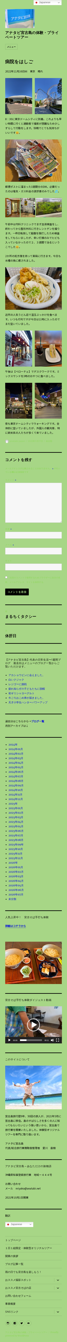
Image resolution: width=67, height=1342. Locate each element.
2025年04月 (15, 821)
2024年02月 (15, 753)
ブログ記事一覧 (14, 1264)
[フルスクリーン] (57, 1040)
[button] (33, 1024)
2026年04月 (16, 880)
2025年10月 (15, 849)
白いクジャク (16, 679)
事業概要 (10, 1303)
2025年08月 (15, 840)
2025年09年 (16, 844)
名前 (8, 529)
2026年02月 (16, 871)
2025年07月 (15, 835)
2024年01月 (15, 749)
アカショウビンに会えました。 (26, 675)
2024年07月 (15, 776)
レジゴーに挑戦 (17, 684)
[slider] (31, 1040)
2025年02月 (15, 812)
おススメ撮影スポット (18, 1279)
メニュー (11, 46)
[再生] (9, 1040)
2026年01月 (15, 867)
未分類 (49, 441)
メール (9, 544)
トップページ (13, 1240)
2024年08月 (15, 780)
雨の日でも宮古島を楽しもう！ (23, 1272)
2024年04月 (15, 762)
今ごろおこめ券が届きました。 (26, 697)
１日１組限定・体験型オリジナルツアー (28, 1248)
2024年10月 (15, 790)
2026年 (13, 862)
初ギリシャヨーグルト (21, 693)
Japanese (16, 1224)
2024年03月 (15, 758)
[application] (33, 1024)
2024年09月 (16, 785)
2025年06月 (16, 830)
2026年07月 (15, 894)
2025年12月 (15, 858)
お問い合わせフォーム (18, 1295)
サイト (8, 560)
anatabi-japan (17, 441)
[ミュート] (52, 1040)
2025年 (13, 803)
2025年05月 (15, 826)
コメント (10, 480)
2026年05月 (16, 885)
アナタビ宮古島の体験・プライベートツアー (26, 1332)
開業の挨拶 (11, 1256)
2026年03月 (15, 876)
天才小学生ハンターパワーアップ (27, 702)
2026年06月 (16, 890)
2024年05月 (15, 767)
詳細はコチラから (15, 926)
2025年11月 (15, 853)
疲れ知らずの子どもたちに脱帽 (26, 688)
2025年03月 (15, 817)
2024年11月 (15, 794)
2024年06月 (16, 771)
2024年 (13, 744)
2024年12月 (15, 799)
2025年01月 (15, 808)
